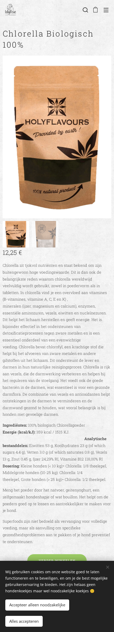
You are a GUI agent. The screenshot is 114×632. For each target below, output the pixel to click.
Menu (106, 9)
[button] (85, 9)
